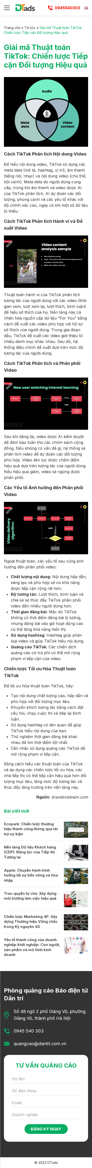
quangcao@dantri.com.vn (40, 1043)
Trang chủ (12, 28)
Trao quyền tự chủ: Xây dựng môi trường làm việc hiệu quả (30, 896)
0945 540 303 (29, 1030)
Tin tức (30, 28)
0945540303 (67, 7)
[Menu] (7, 8)
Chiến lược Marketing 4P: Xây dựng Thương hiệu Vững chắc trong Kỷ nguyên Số (31, 921)
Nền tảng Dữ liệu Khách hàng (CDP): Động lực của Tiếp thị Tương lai (30, 852)
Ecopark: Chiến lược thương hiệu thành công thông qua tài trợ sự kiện (31, 829)
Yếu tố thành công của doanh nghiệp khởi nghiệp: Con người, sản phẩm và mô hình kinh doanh (32, 947)
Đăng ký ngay (46, 1129)
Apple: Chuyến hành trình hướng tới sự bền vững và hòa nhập (31, 875)
